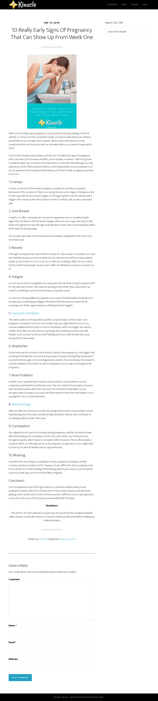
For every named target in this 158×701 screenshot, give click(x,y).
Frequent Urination (25, 313)
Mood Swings (21, 404)
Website (13, 659)
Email (12, 642)
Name (13, 625)
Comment (14, 579)
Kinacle (31, 4)
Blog (62, 539)
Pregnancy (70, 539)
